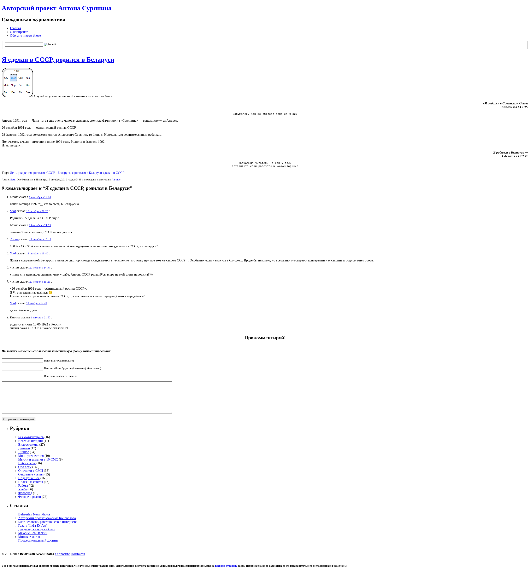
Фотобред (25, 493)
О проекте (62, 554)
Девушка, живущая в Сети (36, 529)
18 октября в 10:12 (40, 239)
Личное (116, 179)
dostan (14, 239)
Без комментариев (31, 437)
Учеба (22, 489)
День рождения (21, 172)
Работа (23, 485)
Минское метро (29, 536)
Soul (13, 179)
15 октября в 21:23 (40, 225)
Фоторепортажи (29, 496)
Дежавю (24, 448)
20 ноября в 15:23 (39, 281)
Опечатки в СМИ (30, 470)
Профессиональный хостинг (38, 540)
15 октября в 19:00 (40, 197)
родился (39, 172)
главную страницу (226, 565)
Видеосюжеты (28, 444)
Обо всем (24, 467)
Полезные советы (30, 482)
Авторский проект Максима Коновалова (47, 518)
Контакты (78, 554)
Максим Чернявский (32, 533)
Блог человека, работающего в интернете (47, 522)
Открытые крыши (31, 474)
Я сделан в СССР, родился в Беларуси (58, 59)
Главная (15, 28)
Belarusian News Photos (34, 514)
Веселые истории (30, 441)
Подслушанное (29, 478)
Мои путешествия (31, 455)
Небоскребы (27, 463)
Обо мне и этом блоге (25, 35)
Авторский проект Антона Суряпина (57, 8)
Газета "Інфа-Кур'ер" (32, 525)
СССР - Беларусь (58, 172)
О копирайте (19, 32)
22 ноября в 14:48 (36, 303)
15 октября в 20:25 (37, 211)
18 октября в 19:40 (37, 253)
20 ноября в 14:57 (39, 267)
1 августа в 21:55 (41, 317)
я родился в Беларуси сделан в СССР (98, 172)
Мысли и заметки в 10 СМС (38, 459)
